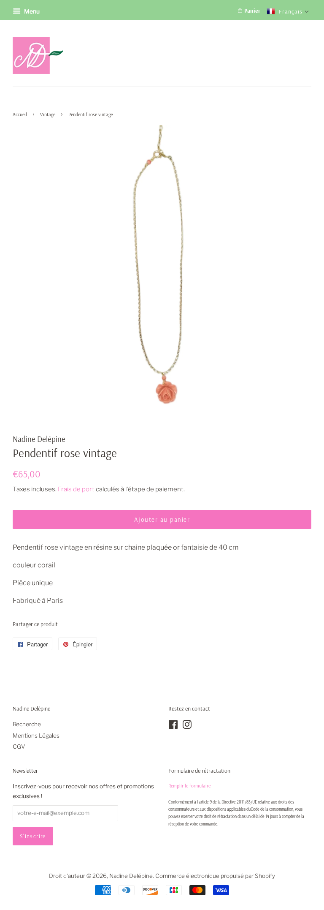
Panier (251, 10)
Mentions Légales (36, 735)
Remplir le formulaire (189, 785)
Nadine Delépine (131, 875)
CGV (19, 746)
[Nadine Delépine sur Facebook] (173, 726)
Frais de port (76, 489)
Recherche (27, 724)
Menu (31, 11)
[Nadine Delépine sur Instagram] (187, 726)
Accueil (20, 114)
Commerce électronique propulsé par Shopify (215, 875)
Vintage (47, 114)
